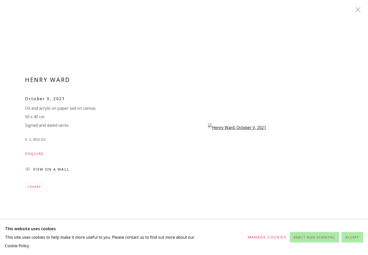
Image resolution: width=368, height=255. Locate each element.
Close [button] (356, 11)
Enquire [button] (34, 153)
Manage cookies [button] (267, 237)
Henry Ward (47, 80)
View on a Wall (51, 169)
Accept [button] (352, 237)
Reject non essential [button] (314, 237)
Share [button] (35, 187)
